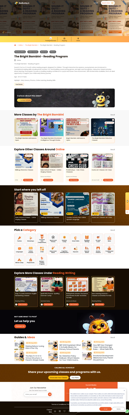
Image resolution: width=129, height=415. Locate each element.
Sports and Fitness (71, 176)
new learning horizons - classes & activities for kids (101, 294)
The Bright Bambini (31, 45)
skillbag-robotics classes (24, 170)
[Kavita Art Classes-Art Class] (102, 161)
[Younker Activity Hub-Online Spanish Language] (77, 204)
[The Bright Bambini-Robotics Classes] (103, 127)
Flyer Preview (19, 84)
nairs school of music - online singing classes (51, 171)
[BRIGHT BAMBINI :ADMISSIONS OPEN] (77, 127)
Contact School (25, 100)
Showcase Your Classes (58, 378)
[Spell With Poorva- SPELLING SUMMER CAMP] (52, 284)
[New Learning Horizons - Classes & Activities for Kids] (103, 284)
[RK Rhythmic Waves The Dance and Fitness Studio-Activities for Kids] (77, 284)
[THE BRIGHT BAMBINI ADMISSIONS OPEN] (26, 127)
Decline (119, 409)
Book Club (44, 52)
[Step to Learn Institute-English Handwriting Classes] (26, 284)
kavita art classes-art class (102, 170)
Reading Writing (20, 52)
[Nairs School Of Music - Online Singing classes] (52, 161)
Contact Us (20, 326)
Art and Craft (95, 180)
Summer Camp (45, 301)
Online (20, 45)
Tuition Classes (32, 52)
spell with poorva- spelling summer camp (50, 294)
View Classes (28, 180)
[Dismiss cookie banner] (124, 391)
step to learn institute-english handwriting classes (26, 294)
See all (112, 115)
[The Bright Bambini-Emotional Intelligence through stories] (52, 127)
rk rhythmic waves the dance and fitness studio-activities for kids (77, 295)
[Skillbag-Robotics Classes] (24, 161)
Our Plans (75, 378)
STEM (16, 180)
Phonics (53, 52)
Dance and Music (46, 176)
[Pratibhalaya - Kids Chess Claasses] (77, 161)
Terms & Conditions (58, 404)
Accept (105, 409)
